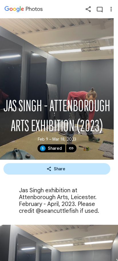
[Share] (88, 9)
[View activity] (99, 9)
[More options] (111, 9)
